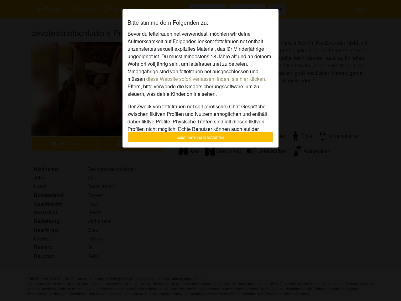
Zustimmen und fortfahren (200, 137)
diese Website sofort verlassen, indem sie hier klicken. (206, 78)
